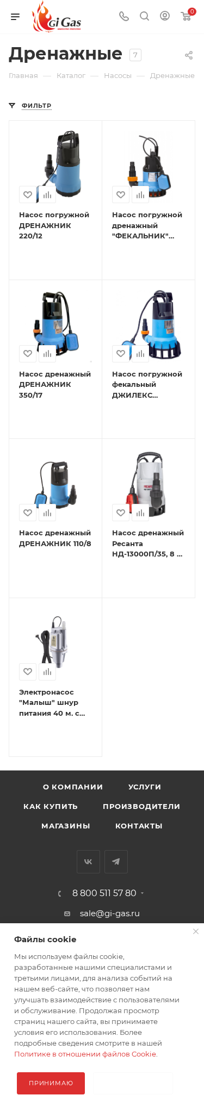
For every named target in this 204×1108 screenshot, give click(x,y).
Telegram (116, 861)
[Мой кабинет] (165, 17)
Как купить (50, 806)
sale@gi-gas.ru (110, 913)
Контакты (139, 825)
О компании (73, 786)
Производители (141, 806)
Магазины (65, 825)
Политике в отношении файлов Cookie (85, 1053)
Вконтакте (88, 861)
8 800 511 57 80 (104, 893)
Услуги (145, 786)
